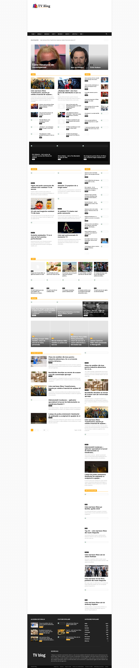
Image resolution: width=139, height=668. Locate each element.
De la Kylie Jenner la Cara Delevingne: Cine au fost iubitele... (91, 240)
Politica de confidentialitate (78, 666)
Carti (53, 34)
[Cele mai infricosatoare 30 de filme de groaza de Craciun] (34, 114)
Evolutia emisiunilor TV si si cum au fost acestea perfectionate (41, 237)
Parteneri (62, 666)
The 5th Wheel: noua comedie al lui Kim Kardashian (44, 121)
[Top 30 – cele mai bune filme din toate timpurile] (96, 523)
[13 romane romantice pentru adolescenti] (69, 284)
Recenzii (60, 34)
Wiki (81, 34)
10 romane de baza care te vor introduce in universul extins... (100, 274)
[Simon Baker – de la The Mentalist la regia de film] (69, 153)
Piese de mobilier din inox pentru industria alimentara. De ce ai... (95, 367)
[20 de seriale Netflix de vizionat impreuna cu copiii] (104, 122)
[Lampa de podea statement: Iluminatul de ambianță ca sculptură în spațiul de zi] (39, 418)
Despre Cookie (68, 666)
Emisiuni (46, 34)
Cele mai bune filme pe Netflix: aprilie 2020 (93, 508)
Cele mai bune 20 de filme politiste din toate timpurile (95, 579)
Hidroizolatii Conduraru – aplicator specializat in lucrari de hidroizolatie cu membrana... (96, 449)
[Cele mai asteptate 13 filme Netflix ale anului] (104, 101)
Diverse (50, 405)
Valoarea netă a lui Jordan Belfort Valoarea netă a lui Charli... (91, 211)
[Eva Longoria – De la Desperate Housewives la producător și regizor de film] (104, 189)
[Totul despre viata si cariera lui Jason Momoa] (104, 248)
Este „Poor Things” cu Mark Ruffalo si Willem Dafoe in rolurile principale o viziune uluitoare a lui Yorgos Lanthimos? (43, 311)
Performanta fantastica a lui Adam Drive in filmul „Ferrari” (69, 312)
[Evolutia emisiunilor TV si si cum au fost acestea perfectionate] (42, 227)
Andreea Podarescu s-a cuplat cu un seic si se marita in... (92, 218)
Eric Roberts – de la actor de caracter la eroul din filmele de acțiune (42, 156)
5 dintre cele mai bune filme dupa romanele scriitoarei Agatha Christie (46, 106)
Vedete (67, 34)
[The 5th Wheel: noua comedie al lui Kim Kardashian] (34, 121)
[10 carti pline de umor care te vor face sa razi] (54, 267)
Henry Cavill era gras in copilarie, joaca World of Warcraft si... (91, 233)
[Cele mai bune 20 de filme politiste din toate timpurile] (96, 571)
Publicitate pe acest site (99, 666)
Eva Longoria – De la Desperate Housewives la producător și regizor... (91, 189)
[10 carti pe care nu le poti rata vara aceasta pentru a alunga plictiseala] (69, 267)
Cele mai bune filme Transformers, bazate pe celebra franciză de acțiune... (42, 92)
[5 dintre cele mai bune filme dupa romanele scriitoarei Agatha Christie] (34, 106)
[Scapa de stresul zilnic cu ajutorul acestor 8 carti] (38, 267)
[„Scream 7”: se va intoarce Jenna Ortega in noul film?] (34, 128)
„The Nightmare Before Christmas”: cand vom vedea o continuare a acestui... (73, 114)
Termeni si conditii (89, 666)
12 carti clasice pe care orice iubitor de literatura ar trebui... (37, 291)
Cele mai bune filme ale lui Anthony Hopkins (95, 603)
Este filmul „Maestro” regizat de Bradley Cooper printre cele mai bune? (94, 312)
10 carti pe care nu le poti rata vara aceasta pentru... (69, 274)
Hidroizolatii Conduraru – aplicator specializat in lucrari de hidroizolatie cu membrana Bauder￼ (62, 40)
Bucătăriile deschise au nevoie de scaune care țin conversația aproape (96, 394)
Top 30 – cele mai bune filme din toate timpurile (96, 532)
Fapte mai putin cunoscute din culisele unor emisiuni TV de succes (42, 187)
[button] (106, 34)
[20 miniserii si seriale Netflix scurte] (104, 115)
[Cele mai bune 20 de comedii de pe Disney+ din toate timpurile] (104, 79)
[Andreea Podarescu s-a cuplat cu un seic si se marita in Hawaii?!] (104, 218)
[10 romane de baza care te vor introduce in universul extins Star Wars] (101, 267)
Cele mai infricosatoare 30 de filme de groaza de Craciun (46, 114)
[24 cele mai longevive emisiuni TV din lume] (42, 203)
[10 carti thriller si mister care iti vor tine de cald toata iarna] (85, 267)
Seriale (39, 34)
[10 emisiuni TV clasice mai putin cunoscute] (69, 203)
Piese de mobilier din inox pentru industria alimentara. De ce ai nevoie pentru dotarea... (63, 359)
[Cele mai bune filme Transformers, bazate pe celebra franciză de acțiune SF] (42, 83)
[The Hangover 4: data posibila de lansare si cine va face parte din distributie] (34, 135)
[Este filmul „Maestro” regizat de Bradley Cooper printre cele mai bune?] (95, 309)
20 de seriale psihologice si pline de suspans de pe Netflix (92, 86)
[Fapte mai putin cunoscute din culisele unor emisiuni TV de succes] (42, 178)
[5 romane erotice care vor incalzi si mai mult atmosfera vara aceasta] (85, 284)
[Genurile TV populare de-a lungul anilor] (69, 178)
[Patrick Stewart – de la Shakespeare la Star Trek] (104, 204)
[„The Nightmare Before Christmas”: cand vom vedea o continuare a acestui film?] (61, 114)
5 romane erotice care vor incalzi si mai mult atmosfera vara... (84, 291)
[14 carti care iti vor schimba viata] (54, 284)
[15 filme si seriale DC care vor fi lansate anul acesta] (61, 121)
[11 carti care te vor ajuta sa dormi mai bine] (101, 284)
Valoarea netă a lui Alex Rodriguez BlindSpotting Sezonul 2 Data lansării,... (91, 196)
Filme (33, 34)
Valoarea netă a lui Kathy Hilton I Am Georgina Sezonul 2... (92, 174)
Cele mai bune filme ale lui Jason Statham (95, 555)
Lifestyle (74, 34)
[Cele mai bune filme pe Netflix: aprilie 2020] (96, 499)
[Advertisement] (69, 21)
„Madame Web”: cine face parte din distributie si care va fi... (69, 92)
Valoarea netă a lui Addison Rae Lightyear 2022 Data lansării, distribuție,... (91, 225)
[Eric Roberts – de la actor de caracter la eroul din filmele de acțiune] (43, 153)
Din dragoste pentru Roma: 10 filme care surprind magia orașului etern (95, 156)
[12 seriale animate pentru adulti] (104, 94)
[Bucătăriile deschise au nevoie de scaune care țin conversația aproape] (39, 376)
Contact (106, 666)
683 (44, 430)
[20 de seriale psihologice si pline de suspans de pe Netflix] (104, 86)
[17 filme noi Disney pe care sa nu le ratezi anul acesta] (61, 128)
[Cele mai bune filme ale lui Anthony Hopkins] (96, 595)
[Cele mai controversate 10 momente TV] (69, 227)
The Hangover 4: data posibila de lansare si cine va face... (46, 135)
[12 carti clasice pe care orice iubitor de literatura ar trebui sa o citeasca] (38, 284)
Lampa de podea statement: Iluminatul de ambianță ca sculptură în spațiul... (95, 476)
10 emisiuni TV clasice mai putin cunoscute (67, 212)
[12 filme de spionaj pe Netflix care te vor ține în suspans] (61, 135)
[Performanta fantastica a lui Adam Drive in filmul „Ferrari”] (69, 309)
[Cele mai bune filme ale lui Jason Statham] (96, 547)
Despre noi (56, 666)
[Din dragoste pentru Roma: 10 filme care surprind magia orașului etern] (95, 153)
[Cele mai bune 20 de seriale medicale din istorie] (104, 108)
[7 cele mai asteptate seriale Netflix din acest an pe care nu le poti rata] (104, 129)
